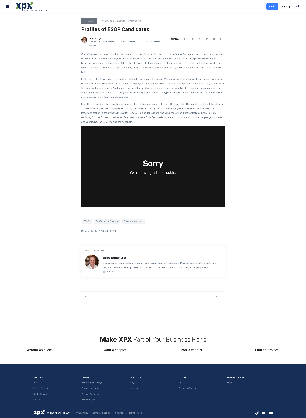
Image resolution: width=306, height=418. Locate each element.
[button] (7, 6)
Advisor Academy (90, 394)
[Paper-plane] (257, 413)
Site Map (119, 413)
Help (229, 382)
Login (133, 382)
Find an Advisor (40, 388)
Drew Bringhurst (114, 257)
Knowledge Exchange (113, 21)
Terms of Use (135, 413)
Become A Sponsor (188, 388)
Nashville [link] (111, 272)
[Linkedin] (264, 413)
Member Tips (88, 400)
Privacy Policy (81, 413)
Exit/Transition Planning (107, 221)
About (36, 382)
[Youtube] (271, 413)
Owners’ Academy (90, 388)
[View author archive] (218, 258)
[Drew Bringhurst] (84, 40)
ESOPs (87, 221)
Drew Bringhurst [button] (97, 38)
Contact (182, 382)
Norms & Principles (101, 413)
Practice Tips (135, 21)
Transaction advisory (133, 221)
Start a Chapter (40, 394)
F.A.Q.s (36, 400)
